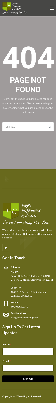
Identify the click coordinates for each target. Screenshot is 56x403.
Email (6, 361)
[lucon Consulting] (14, 8)
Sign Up (28, 378)
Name (6, 344)
